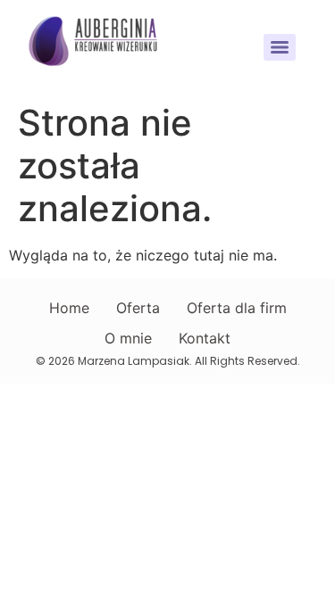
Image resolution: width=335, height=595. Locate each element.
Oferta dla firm (237, 308)
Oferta (138, 308)
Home (69, 308)
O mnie (128, 338)
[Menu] (280, 47)
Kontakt (204, 338)
